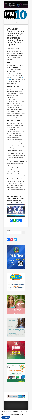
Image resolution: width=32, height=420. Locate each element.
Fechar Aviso (6, 417)
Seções (16, 22)
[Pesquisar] (23, 232)
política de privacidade (17, 414)
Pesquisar (9, 230)
